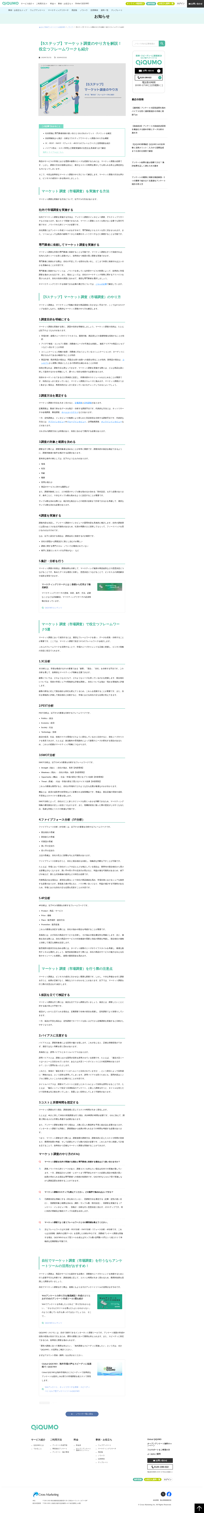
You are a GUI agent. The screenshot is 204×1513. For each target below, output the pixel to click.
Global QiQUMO (82, 3)
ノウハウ (70, 27)
